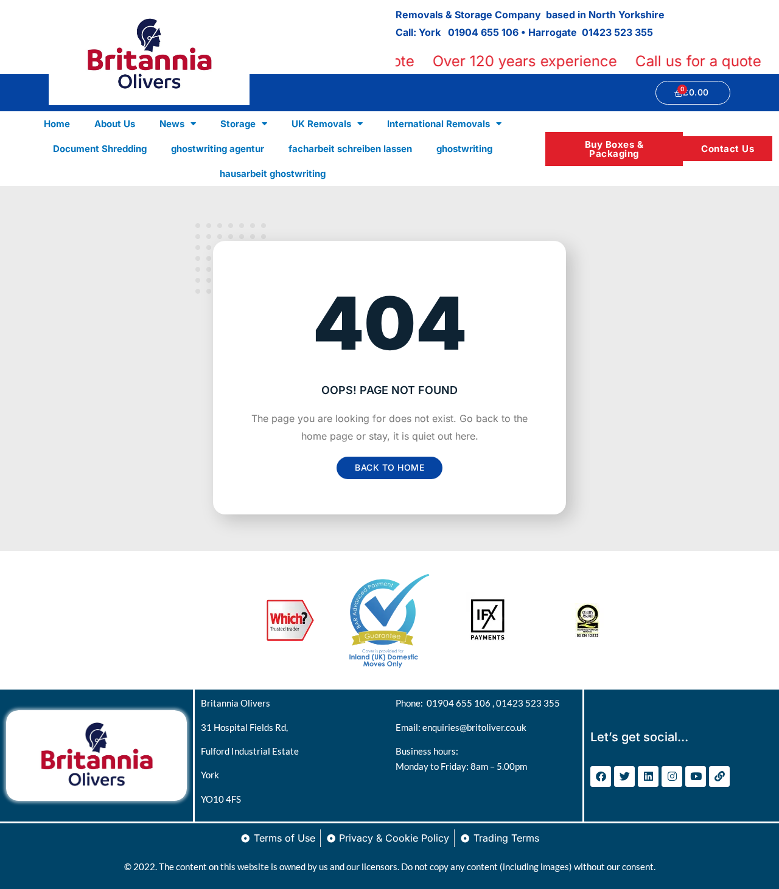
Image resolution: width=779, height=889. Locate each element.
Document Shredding (100, 148)
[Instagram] (672, 776)
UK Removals (321, 124)
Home (57, 124)
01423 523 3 (611, 32)
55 (647, 32)
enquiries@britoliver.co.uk (474, 727)
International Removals (438, 124)
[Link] (719, 776)
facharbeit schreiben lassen (350, 148)
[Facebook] (600, 776)
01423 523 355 (528, 702)
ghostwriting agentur (217, 148)
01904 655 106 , (461, 702)
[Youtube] (695, 776)
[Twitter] (624, 776)
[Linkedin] (648, 776)
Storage (238, 124)
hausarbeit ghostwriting (273, 173)
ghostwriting (464, 148)
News (171, 124)
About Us (114, 124)
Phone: (411, 702)
